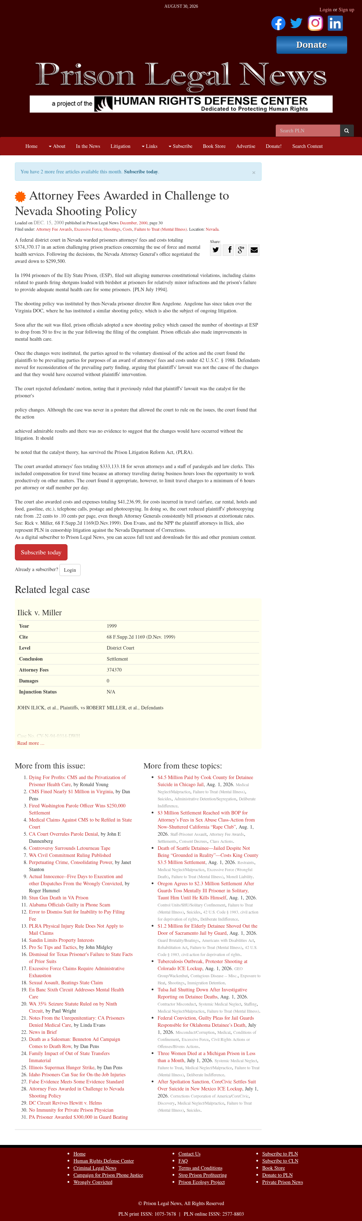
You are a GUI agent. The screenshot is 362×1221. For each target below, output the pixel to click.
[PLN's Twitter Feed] (296, 20)
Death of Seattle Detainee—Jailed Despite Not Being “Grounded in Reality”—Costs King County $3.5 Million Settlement (208, 855)
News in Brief (43, 1032)
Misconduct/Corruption (195, 1032)
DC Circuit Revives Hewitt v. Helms (65, 1102)
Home (31, 146)
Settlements (167, 841)
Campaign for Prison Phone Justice (108, 1174)
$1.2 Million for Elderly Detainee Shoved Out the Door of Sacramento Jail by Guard (207, 929)
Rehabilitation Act (172, 947)
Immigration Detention (206, 982)
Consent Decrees (193, 841)
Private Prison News (282, 1182)
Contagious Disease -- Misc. (214, 975)
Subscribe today (141, 171)
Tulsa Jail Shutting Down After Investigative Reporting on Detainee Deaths (202, 993)
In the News (88, 146)
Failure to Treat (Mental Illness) (160, 229)
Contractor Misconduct (177, 1004)
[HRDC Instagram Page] (315, 20)
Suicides (164, 798)
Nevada (212, 229)
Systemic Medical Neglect (220, 1004)
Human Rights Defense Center (104, 1160)
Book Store (214, 146)
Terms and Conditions (200, 1167)
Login (326, 9)
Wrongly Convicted (93, 1182)
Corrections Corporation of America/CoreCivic (209, 1096)
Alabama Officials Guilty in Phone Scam (69, 904)
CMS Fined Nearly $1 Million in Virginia (71, 791)
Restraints (246, 862)
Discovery (166, 1103)
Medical (223, 1032)
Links (151, 146)
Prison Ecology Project (202, 1182)
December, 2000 (133, 222)
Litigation (120, 146)
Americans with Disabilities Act (228, 940)
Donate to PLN (277, 1174)
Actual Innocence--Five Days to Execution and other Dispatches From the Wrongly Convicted (76, 880)
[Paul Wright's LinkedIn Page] (335, 20)
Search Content (307, 146)
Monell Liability (239, 876)
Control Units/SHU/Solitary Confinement (191, 905)
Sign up (346, 9)
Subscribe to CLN (280, 1160)
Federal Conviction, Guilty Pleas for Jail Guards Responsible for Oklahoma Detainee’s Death (206, 1021)
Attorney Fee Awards (54, 229)
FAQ (183, 1160)
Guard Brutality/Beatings (178, 940)
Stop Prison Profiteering (203, 1174)
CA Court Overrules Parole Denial (63, 833)
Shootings (112, 229)
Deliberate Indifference (219, 919)
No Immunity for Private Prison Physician (71, 1109)
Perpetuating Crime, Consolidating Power (70, 862)
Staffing (250, 1004)
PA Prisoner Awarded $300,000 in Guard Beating (78, 1116)
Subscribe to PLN (280, 1153)
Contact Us (189, 1153)
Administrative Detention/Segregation (205, 798)
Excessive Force (87, 229)
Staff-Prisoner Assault (188, 834)
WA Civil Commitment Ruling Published (70, 855)
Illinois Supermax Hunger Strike (61, 1067)
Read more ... (31, 742)
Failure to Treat (170, 1067)
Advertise (245, 146)
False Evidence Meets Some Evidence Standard (76, 1081)
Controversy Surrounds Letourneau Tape (69, 848)
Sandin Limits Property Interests (61, 940)
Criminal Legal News (95, 1167)
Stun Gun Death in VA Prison (58, 897)
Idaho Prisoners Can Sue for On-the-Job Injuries (77, 1074)
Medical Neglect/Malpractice (181, 869)
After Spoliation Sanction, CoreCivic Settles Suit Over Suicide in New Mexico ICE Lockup (207, 1085)
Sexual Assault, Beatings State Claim (66, 982)
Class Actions (221, 841)
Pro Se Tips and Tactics (52, 947)
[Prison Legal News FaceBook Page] (278, 20)
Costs (127, 229)
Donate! (274, 146)
